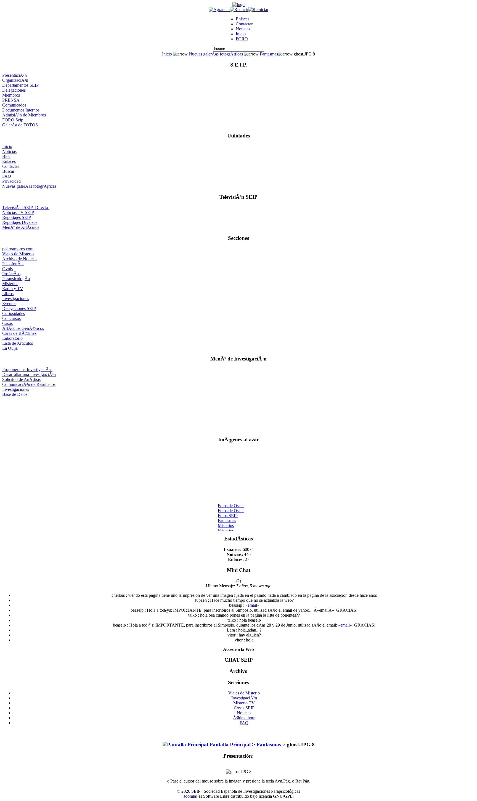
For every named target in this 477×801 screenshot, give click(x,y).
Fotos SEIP (228, 513)
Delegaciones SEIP (19, 308)
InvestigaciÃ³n (244, 698)
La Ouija (10, 348)
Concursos (11, 318)
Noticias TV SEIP (18, 212)
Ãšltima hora (244, 717)
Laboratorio (12, 338)
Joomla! (190, 796)
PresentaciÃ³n (14, 75)
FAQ (6, 176)
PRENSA (11, 100)
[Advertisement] (238, 414)
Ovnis (7, 268)
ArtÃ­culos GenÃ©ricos (23, 328)
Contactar (244, 24)
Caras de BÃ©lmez (19, 333)
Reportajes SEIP (16, 217)
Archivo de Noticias (19, 258)
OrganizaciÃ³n (15, 80)
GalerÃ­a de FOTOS (20, 125)
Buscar (8, 171)
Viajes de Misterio (18, 253)
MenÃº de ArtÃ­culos (20, 227)
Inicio (241, 33)
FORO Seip (12, 120)
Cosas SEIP (244, 707)
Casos (7, 323)
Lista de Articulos (17, 343)
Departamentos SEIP (20, 85)
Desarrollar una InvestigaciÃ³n (29, 374)
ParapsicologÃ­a (16, 278)
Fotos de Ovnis (231, 503)
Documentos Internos (20, 110)
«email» (252, 605)
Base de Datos (14, 394)
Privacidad (11, 181)
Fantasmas (269, 54)
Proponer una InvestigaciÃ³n (27, 369)
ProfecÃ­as (11, 273)
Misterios (10, 283)
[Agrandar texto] (219, 9)
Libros (8, 293)
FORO (242, 38)
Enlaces (242, 19)
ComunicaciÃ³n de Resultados (28, 384)
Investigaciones (15, 298)
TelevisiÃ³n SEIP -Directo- (25, 207)
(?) (238, 581)
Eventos (9, 303)
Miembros (11, 95)
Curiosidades (13, 313)
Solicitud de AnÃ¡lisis (21, 379)
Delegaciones (14, 90)
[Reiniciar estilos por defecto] (258, 9)
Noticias (243, 28)
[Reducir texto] (239, 9)
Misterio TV (244, 703)
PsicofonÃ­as (13, 263)
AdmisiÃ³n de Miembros (24, 115)
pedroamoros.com (17, 248)
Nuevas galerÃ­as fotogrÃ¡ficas (216, 54)
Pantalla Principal (230, 744)
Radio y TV (12, 288)
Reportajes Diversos (19, 222)
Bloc (6, 156)
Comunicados (14, 105)
